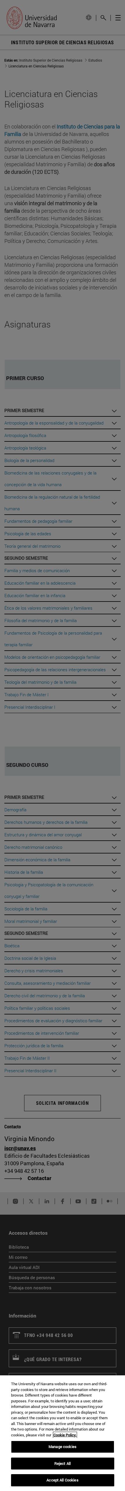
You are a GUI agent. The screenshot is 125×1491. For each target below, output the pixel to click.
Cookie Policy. (64, 1435)
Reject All (62, 1463)
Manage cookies (62, 1446)
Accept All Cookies (62, 1480)
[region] (62, 1433)
